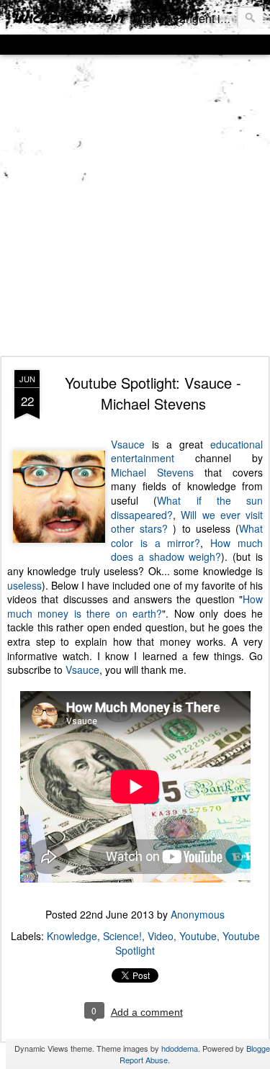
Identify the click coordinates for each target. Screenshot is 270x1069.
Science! (122, 936)
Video (161, 936)
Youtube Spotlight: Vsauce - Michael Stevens (153, 393)
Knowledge (72, 936)
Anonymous (198, 914)
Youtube (198, 936)
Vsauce (128, 444)
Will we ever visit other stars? (187, 522)
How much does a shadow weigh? (187, 550)
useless (24, 585)
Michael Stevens (152, 472)
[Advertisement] (135, 206)
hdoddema (179, 1048)
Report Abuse (144, 1059)
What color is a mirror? (187, 535)
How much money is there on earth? (135, 606)
